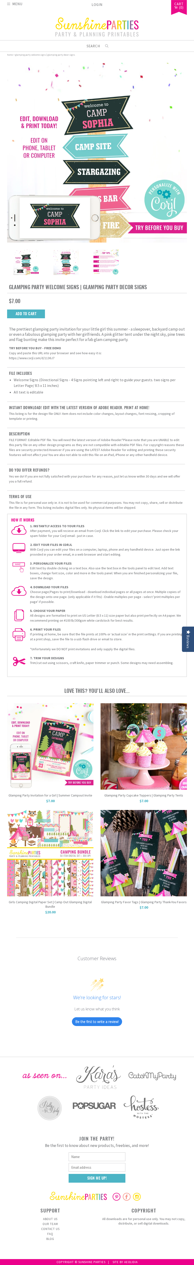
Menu (17, 4)
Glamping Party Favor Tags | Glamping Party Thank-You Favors (144, 902)
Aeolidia (130, 1262)
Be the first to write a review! (97, 1021)
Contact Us (50, 1229)
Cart (179, 4)
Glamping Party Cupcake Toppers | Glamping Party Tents (143, 795)
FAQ (50, 1234)
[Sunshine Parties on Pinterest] (116, 1199)
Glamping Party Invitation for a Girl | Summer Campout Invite (50, 795)
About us (50, 1219)
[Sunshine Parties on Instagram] (137, 1199)
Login (97, 4)
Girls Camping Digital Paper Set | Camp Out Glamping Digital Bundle (50, 904)
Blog (50, 1239)
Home (10, 54)
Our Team (50, 1224)
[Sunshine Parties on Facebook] (127, 1199)
